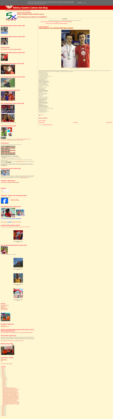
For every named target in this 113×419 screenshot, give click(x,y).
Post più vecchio (109, 122)
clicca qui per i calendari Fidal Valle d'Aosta (10, 182)
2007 (3, 415)
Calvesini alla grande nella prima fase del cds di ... (11, 401)
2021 (3, 372)
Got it (84, 2)
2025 (3, 369)
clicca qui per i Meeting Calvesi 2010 (11, 222)
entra (29, 10)
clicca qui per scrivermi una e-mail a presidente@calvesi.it (56, 23)
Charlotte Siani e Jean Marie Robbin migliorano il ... (11, 398)
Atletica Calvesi (3, 359)
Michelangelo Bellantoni (5, 326)
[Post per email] (39, 115)
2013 (3, 409)
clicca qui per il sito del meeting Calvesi (11, 49)
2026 (3, 368)
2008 (3, 414)
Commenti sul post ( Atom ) (47, 124)
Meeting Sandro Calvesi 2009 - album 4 (18, 300)
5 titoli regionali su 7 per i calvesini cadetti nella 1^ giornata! (56, 28)
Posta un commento (42, 120)
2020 (3, 373)
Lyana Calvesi (3, 325)
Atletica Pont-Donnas (4, 308)
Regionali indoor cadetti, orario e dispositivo (10, 400)
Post (3, 190)
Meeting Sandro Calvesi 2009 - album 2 (18, 269)
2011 (3, 411)
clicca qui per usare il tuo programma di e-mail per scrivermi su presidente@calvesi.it (56, 21)
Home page (75, 122)
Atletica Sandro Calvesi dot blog (30, 7)
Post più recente (42, 122)
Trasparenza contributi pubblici (6, 363)
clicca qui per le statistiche (14, 200)
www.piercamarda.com (24, 177)
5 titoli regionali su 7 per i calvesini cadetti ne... (10, 394)
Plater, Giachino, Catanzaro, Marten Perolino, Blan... (11, 393)
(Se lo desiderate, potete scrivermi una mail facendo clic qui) (12, 340)
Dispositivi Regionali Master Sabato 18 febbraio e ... (11, 392)
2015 (3, 407)
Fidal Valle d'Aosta (4, 360)
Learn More (79, 2)
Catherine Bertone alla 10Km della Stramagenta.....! (11, 396)
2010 (3, 412)
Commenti (4, 191)
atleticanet (2, 306)
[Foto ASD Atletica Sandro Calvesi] (4, 203)
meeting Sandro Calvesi (5, 305)
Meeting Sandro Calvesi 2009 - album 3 (18, 284)
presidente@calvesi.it (20, 161)
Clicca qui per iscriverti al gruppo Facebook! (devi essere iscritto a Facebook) (15, 226)
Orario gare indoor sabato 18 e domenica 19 (10, 391)
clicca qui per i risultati (14, 199)
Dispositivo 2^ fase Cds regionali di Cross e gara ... (11, 390)
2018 (3, 375)
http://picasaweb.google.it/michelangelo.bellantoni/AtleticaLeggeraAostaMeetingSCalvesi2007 (17, 332)
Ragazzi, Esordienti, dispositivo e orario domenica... (11, 399)
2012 (3, 410)
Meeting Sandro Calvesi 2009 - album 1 (18, 241)
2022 (3, 371)
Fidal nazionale (3, 307)
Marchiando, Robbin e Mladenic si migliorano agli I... (11, 395)
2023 (3, 370)
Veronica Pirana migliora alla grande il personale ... (11, 397)
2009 (3, 413)
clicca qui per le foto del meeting (5, 197)
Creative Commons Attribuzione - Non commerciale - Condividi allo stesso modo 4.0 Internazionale (15, 139)
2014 (3, 408)
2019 (3, 374)
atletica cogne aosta (4, 309)
